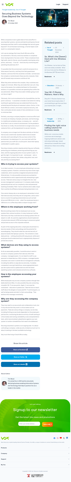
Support (65, 4)
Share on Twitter (19, 357)
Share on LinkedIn (19, 364)
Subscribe (46, 424)
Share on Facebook (19, 350)
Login (58, 4)
